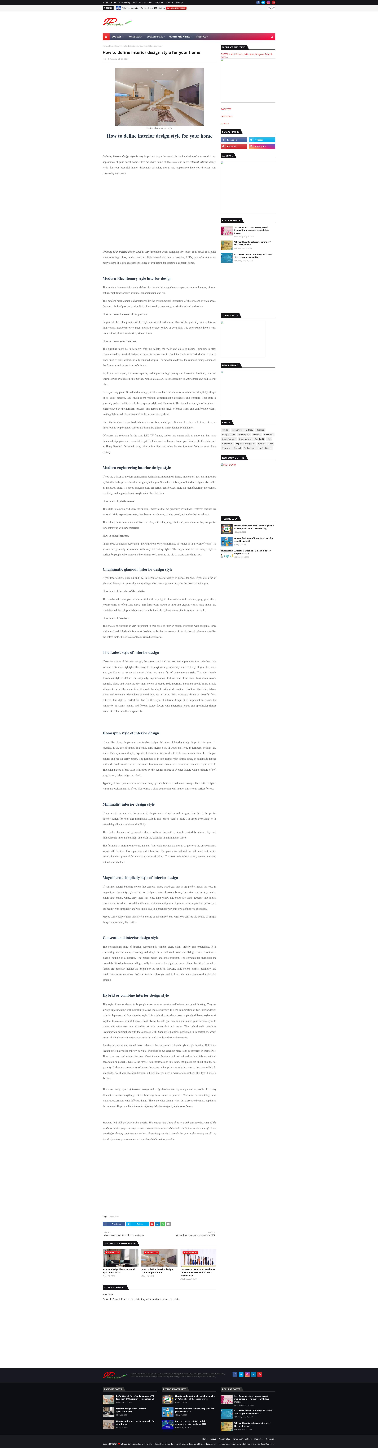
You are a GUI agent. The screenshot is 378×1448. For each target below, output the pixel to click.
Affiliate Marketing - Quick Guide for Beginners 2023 (252, 552)
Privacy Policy (124, 2)
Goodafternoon (229, 439)
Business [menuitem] (116, 36)
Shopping (226, 448)
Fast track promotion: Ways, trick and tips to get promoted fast (253, 256)
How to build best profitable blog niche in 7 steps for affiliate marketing (254, 527)
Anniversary (237, 430)
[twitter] (263, 2)
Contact (169, 2)
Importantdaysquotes (245, 443)
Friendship (268, 434)
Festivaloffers (244, 434)
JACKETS (225, 123)
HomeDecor (114, 46)
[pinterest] (273, 2)
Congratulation (228, 434)
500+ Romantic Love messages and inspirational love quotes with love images (251, 230)
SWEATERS (226, 109)
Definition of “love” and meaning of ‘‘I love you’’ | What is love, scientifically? (135, 1397)
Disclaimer (159, 2)
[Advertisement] (221, 22)
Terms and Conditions (142, 2)
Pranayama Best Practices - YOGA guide (140, 9)
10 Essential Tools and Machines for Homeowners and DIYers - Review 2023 (197, 1272)
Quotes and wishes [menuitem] (179, 36)
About (113, 2)
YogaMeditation (264, 448)
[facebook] (258, 2)
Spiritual (237, 448)
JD (105, 59)
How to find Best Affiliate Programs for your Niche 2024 (253, 539)
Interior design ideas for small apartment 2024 (119, 1271)
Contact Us (270, 1439)
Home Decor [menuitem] (134, 36)
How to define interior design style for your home (157, 1271)
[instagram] (268, 2)
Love (271, 443)
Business (260, 430)
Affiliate (225, 430)
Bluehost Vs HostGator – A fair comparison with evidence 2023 (190, 1422)
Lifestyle (261, 443)
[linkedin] (253, 1374)
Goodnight (259, 439)
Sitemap (179, 2)
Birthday (249, 430)
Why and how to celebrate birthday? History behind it (252, 243)
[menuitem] (106, 36)
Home (105, 2)
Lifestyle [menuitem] (201, 36)
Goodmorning (245, 439)
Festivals (256, 434)
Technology (249, 448)
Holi (269, 439)
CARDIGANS (227, 116)
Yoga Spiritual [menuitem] (155, 36)
